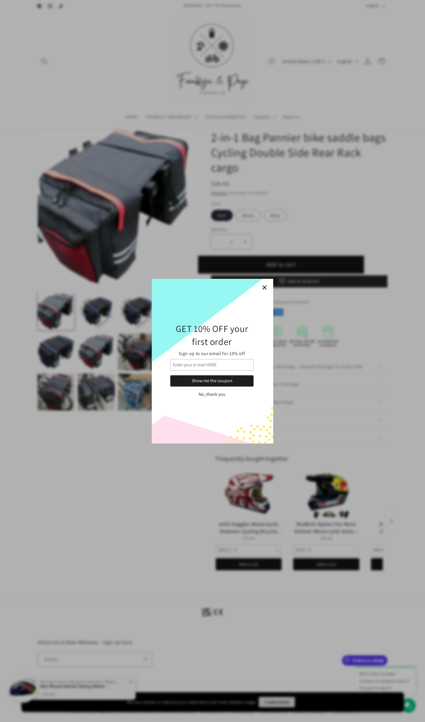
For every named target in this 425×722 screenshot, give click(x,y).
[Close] (264, 287)
